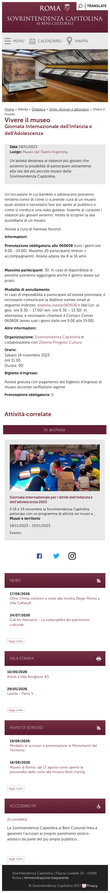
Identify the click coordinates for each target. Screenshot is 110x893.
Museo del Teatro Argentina (45, 152)
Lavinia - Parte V (20, 693)
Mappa (81, 41)
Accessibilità (17, 819)
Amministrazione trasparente (46, 878)
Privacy (92, 886)
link (102, 535)
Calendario (50, 41)
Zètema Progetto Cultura (60, 342)
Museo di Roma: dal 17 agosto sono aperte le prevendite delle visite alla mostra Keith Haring (47, 769)
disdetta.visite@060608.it (58, 305)
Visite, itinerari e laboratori (69, 109)
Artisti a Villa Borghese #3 (28, 677)
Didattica (38, 109)
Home (9, 109)
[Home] (55, 20)
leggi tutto (16, 641)
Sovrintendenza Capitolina (57, 337)
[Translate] (91, 4)
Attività (23, 109)
